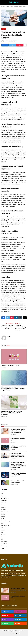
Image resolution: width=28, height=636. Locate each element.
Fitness (3, 516)
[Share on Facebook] (5, 45)
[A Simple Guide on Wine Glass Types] (14, 356)
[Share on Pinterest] (19, 45)
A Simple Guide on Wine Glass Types (10, 365)
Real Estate (4, 541)
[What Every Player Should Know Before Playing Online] (5, 474)
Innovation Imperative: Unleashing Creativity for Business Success (7, 327)
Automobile (4, 500)
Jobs (2, 527)
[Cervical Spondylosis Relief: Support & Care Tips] (5, 482)
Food (2, 518)
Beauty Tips (4, 505)
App (2, 496)
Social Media (4, 543)
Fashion (3, 514)
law (2, 532)
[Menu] (2, 2)
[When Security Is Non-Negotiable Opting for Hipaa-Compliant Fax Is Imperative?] (5, 455)
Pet (2, 539)
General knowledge (5, 521)
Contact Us (18, 633)
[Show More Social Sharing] (25, 45)
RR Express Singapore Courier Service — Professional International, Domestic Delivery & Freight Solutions (12, 388)
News (2, 537)
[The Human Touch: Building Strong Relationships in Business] (14, 18)
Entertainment (4, 512)
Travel (2, 548)
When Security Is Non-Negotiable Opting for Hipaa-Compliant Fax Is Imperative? (18, 455)
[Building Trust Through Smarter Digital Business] (5, 447)
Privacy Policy (11, 633)
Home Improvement (5, 525)
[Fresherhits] (14, 2)
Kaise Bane (3, 530)
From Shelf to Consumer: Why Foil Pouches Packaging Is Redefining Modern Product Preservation (11, 413)
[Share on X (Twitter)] (12, 45)
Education (3, 509)
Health (3, 523)
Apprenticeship (4, 498)
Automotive (4, 502)
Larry (7, 41)
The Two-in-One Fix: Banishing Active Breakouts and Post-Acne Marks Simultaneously (18, 431)
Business (3, 28)
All (2, 493)
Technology (4, 546)
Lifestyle (3, 534)
